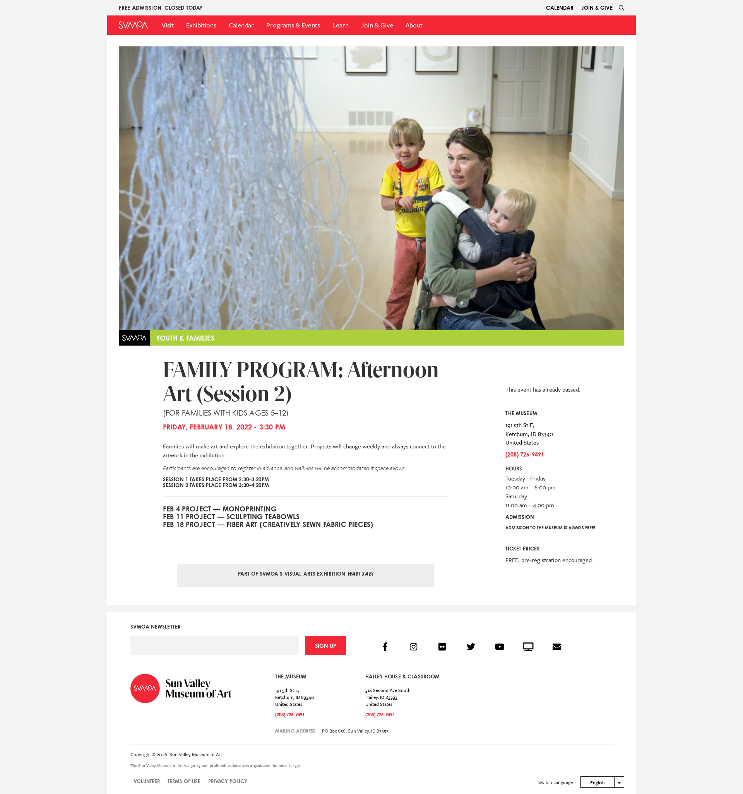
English (597, 782)
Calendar (560, 7)
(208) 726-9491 (524, 454)
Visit (168, 25)
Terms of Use (184, 781)
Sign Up (325, 645)
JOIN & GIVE (597, 7)
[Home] (133, 25)
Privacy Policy (227, 781)
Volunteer (147, 781)
